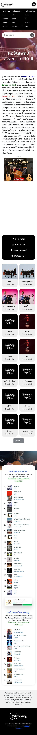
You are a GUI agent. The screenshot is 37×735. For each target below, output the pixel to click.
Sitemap (18, 728)
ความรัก (16, 558)
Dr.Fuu (16, 549)
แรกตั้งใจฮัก (17, 652)
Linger (9, 431)
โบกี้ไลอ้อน (17, 532)
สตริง (4, 15)
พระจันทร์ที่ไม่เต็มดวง (20, 635)
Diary (10, 356)
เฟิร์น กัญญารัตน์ (18, 666)
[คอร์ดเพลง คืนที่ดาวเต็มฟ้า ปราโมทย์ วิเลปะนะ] (10, 498)
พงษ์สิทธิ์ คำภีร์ (18, 577)
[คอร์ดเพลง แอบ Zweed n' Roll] (10, 271)
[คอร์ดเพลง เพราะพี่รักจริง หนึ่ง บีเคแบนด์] (10, 565)
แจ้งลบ (26, 726)
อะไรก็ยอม (17, 513)
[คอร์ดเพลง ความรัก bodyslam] (10, 559)
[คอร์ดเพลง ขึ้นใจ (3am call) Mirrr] (10, 642)
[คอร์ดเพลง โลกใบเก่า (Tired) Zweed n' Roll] (10, 371)
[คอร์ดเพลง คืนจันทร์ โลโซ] (10, 487)
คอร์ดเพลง (6, 11)
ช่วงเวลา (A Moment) (27, 432)
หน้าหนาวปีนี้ (17, 663)
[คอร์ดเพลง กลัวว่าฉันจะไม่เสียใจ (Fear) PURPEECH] (10, 520)
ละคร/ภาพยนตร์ (17, 26)
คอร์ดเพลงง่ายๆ (17, 11)
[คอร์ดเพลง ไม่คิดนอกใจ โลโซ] (10, 493)
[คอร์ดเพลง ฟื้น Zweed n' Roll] (27, 346)
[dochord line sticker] (18, 602)
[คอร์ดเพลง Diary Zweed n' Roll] (10, 346)
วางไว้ (10, 331)
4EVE (15, 648)
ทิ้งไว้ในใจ (16, 585)
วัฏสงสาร (17, 658)
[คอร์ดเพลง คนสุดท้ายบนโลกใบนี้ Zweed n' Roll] (27, 271)
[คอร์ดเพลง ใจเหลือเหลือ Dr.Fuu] (10, 548)
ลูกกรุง (27, 22)
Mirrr (15, 643)
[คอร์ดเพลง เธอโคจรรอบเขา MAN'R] (10, 675)
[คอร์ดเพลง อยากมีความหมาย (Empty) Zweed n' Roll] (27, 371)
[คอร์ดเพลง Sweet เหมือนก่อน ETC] (10, 670)
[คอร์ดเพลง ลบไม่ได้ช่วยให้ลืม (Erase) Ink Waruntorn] (10, 526)
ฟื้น (27, 356)
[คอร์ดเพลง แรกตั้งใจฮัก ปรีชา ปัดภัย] (10, 653)
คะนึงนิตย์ (17, 630)
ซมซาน (16, 535)
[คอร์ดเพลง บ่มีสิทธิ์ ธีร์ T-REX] (10, 543)
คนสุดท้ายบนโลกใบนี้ (27, 282)
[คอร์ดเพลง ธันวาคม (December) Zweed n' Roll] (27, 396)
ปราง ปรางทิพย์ (18, 632)
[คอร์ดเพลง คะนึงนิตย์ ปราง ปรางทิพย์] (10, 631)
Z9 (14, 510)
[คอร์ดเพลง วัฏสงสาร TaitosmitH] (10, 659)
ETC (15, 671)
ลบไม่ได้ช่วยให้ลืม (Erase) (21, 524)
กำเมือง (5, 22)
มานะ (15, 574)
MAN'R (16, 677)
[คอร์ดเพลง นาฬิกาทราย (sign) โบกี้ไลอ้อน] (10, 531)
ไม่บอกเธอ (17, 569)
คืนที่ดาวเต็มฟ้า (18, 497)
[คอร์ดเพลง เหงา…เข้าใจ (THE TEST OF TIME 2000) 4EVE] (10, 647)
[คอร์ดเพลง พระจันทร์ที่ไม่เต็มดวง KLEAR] (10, 636)
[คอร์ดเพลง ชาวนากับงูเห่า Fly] (10, 554)
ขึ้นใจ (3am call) (19, 641)
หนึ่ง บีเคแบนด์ (18, 566)
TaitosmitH (17, 660)
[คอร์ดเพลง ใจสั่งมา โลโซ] (10, 504)
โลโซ (15, 488)
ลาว (13, 22)
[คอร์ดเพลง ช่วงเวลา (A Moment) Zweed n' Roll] (27, 421)
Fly (14, 555)
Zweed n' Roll (10, 284)
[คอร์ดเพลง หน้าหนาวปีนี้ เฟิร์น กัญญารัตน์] (10, 665)
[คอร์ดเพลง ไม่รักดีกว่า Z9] (10, 509)
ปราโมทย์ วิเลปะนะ (19, 499)
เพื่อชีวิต (5, 19)
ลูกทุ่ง (14, 19)
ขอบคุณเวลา (18, 680)
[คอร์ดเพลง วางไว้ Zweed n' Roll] (10, 321)
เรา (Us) (27, 331)
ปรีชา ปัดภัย (17, 654)
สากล (26, 15)
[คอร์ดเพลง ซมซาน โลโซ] (10, 537)
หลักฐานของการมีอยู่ (9, 307)
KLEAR (16, 638)
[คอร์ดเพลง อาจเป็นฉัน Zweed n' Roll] (27, 296)
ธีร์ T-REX (16, 544)
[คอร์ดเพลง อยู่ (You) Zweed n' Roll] (10, 396)
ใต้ (25, 19)
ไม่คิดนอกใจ (17, 492)
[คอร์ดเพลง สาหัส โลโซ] (10, 592)
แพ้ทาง (16, 580)
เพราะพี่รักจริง (18, 563)
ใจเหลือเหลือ (17, 547)
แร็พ (13, 15)
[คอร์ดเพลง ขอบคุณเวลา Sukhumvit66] (10, 681)
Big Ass (16, 588)
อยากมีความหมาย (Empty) (27, 382)
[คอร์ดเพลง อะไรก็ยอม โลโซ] (10, 515)
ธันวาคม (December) (27, 407)
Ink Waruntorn (18, 527)
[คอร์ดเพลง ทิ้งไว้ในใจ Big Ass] (10, 587)
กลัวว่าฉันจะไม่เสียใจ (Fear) (22, 519)
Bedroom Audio (19, 571)
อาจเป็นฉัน (27, 306)
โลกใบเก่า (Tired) (10, 381)
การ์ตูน (5, 26)
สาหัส (15, 591)
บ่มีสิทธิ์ (16, 542)
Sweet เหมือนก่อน (19, 669)
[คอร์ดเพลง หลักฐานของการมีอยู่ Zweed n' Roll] (10, 296)
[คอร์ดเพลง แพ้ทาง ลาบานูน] (10, 581)
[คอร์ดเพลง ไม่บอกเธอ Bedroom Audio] (10, 570)
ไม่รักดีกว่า (17, 508)
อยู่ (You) (10, 406)
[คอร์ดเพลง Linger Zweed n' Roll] (10, 421)
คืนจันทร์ (16, 486)
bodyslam (17, 560)
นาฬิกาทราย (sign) (19, 530)
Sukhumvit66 (18, 682)
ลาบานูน (16, 582)
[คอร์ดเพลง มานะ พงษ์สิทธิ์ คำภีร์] (10, 576)
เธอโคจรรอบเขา (18, 674)
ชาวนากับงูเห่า (18, 553)
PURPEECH (17, 521)
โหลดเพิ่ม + (19, 441)
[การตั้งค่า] (34, 4)
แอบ (9, 281)
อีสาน (26, 26)
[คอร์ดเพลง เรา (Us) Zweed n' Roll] (27, 321)
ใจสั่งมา (16, 503)
